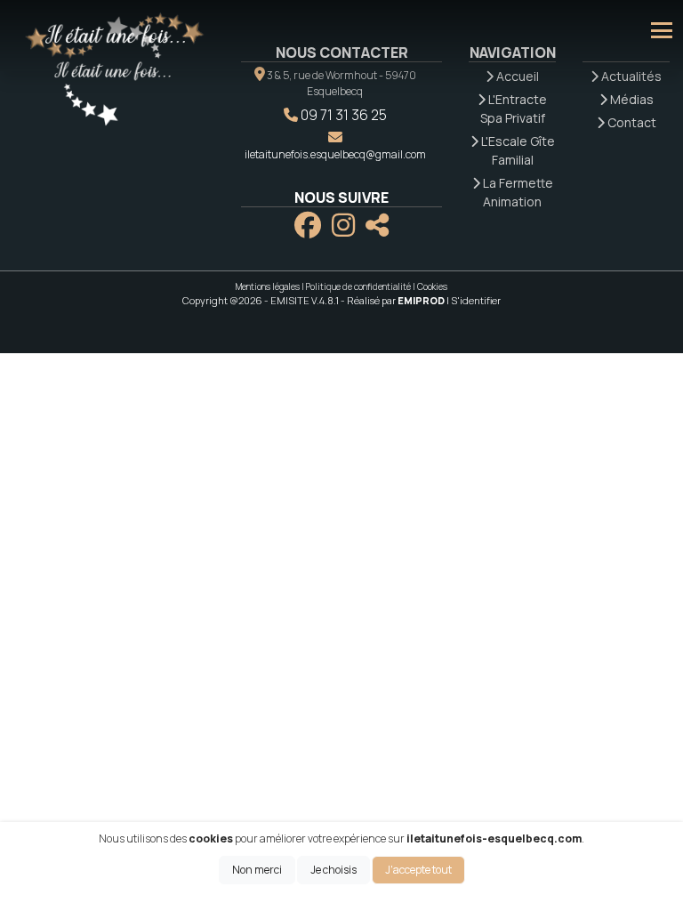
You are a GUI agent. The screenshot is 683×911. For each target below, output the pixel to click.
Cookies (432, 286)
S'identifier (476, 300)
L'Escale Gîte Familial (516, 150)
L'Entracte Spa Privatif (513, 108)
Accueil (516, 76)
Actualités (630, 76)
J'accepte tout (418, 869)
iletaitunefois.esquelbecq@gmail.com (335, 154)
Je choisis (333, 869)
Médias (630, 99)
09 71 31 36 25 (344, 115)
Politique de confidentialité (358, 286)
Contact (630, 122)
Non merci (257, 869)
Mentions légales (268, 286)
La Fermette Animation (516, 192)
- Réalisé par (393, 300)
